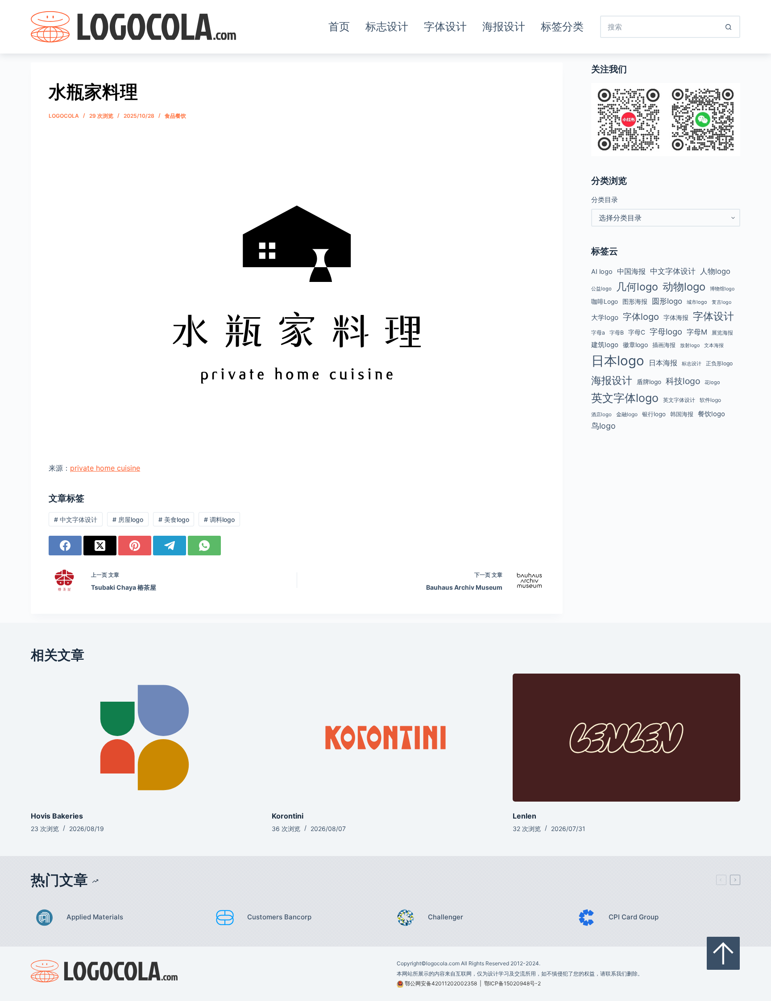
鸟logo (603, 425)
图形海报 (634, 301)
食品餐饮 (175, 115)
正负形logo (719, 363)
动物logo (684, 286)
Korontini (287, 815)
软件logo (710, 400)
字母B (616, 332)
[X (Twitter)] (99, 545)
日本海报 (663, 363)
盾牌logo (649, 381)
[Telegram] (169, 545)
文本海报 (714, 345)
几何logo (637, 286)
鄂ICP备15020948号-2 (512, 983)
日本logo (617, 360)
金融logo (627, 414)
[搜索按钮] (729, 27)
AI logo (602, 272)
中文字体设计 (75, 519)
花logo (712, 382)
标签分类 (562, 26)
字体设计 (445, 26)
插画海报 (664, 345)
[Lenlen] (626, 738)
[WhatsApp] (204, 545)
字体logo (641, 316)
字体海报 (675, 317)
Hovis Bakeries (57, 815)
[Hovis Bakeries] (144, 738)
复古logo (721, 302)
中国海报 (631, 271)
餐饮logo (711, 414)
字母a (598, 332)
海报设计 (503, 26)
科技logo (683, 381)
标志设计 (386, 26)
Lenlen (524, 815)
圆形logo (667, 301)
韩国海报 (681, 414)
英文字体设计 (679, 400)
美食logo (173, 519)
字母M (697, 331)
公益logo (601, 288)
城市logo (697, 302)
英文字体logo (625, 398)
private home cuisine (105, 467)
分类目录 (604, 199)
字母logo (666, 331)
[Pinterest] (134, 545)
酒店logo (601, 414)
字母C (636, 332)
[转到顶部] (723, 953)
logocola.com (443, 963)
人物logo (715, 271)
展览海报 (722, 332)
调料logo (219, 519)
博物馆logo (722, 289)
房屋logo (127, 519)
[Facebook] (65, 545)
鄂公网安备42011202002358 (441, 983)
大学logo (604, 317)
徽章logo (635, 344)
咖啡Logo (604, 301)
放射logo (690, 345)
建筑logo (604, 345)
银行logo (654, 414)
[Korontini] (385, 738)
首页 (339, 26)
